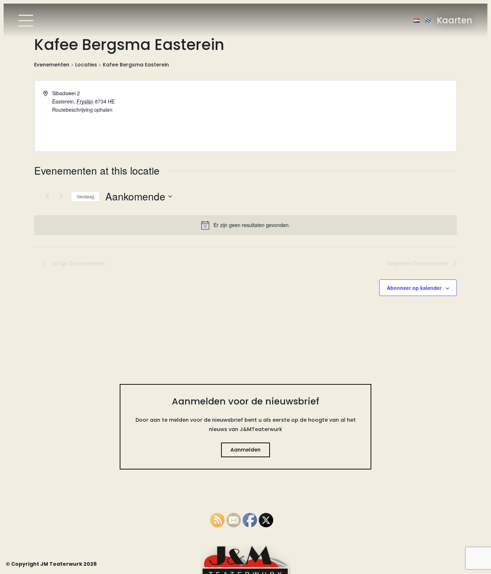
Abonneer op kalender (414, 287)
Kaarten (454, 20)
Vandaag (85, 196)
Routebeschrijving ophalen (82, 109)
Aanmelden (245, 449)
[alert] (245, 225)
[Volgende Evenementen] (61, 196)
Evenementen (51, 64)
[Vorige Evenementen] (47, 196)
